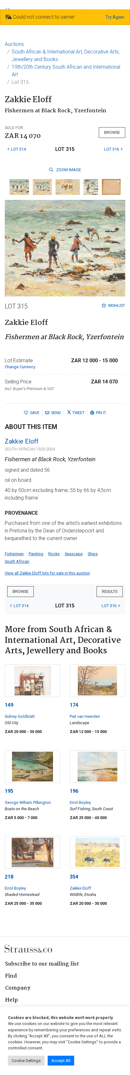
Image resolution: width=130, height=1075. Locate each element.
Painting (36, 553)
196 (74, 791)
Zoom (68, 169)
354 (74, 877)
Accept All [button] (60, 1060)
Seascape (74, 553)
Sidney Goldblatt (20, 716)
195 (9, 791)
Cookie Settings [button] (26, 1060)
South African (17, 561)
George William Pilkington (28, 802)
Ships (93, 553)
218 (9, 877)
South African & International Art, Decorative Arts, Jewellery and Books (66, 55)
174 (74, 705)
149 (9, 705)
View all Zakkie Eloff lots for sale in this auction (47, 573)
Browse (112, 132)
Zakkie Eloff (21, 441)
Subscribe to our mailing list (42, 964)
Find (11, 976)
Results (109, 591)
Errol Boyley (80, 802)
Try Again (114, 17)
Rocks (54, 553)
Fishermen (14, 553)
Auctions (14, 44)
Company (17, 988)
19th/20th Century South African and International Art (66, 71)
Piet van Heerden (85, 716)
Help (11, 1000)
